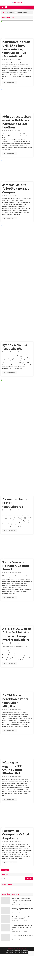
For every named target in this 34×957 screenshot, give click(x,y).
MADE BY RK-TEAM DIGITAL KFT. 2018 (17, 948)
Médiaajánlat (17, 950)
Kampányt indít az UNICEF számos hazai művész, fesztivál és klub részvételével (16, 49)
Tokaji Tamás (24, 904)
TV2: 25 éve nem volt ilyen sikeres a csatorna (22, 936)
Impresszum (10, 950)
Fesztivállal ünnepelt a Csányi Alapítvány (15, 834)
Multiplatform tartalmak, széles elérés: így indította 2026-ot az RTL (22, 927)
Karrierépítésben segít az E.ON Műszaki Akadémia (21, 917)
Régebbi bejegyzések (6, 870)
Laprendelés (25, 950)
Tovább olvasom (10, 82)
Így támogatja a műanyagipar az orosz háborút (22, 909)
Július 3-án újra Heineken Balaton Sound (15, 565)
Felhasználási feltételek (24, 952)
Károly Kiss (14, 59)
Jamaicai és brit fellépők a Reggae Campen (15, 188)
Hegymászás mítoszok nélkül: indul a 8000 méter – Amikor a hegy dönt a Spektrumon (21, 900)
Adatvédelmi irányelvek (11, 952)
